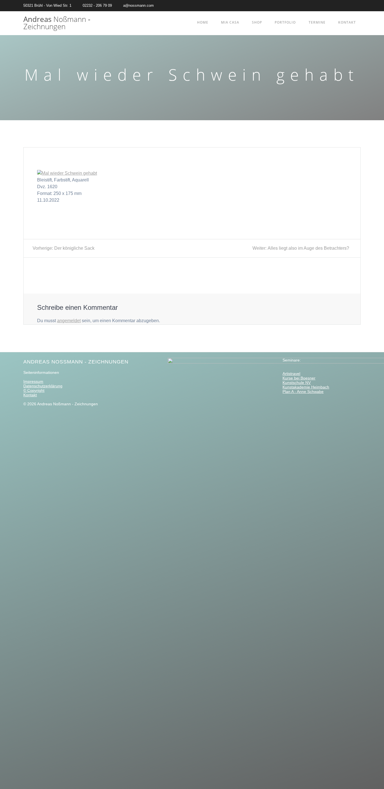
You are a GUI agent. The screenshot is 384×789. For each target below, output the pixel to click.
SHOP (257, 22)
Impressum (33, 381)
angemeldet (69, 320)
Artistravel (291, 373)
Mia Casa (230, 22)
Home (202, 22)
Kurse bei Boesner (299, 378)
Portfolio (285, 22)
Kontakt (347, 22)
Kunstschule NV (297, 382)
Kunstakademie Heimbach (306, 387)
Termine (317, 22)
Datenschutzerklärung (42, 386)
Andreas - (56, 23)
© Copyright (33, 390)
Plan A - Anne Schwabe (303, 391)
